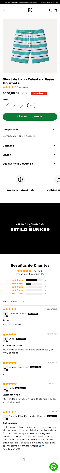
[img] (9, 309)
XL (31, 105)
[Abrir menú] (4, 10)
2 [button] (28, 459)
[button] (10, 87)
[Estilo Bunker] (30, 10)
